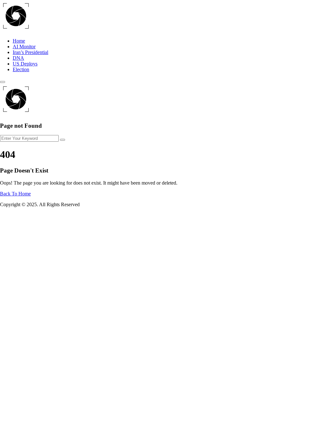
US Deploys (25, 63)
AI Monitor (24, 46)
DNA (18, 58)
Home (19, 41)
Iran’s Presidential (30, 52)
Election (21, 69)
